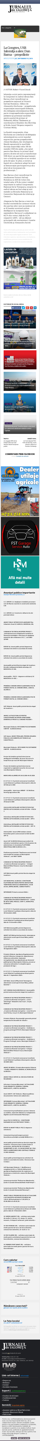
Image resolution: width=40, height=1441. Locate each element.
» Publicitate (6, 1414)
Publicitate (8, 336)
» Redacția (5, 1383)
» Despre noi (6, 1380)
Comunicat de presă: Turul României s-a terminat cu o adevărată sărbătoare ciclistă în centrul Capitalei (20, 428)
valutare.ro (20, 1274)
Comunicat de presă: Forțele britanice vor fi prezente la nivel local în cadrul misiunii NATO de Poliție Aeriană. (19, 385)
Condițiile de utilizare (22, 456)
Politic (7, 318)
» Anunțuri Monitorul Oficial (12, 1412)
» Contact (5, 1385)
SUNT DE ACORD (24, 1438)
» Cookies (5, 1400)
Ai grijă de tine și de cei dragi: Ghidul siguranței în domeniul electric (19, 408)
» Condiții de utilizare (10, 1396)
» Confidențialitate (9, 1398)
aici (9, 1353)
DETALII (14, 1438)
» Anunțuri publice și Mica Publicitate (16, 1410)
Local (7, 380)
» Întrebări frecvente (9, 1387)
